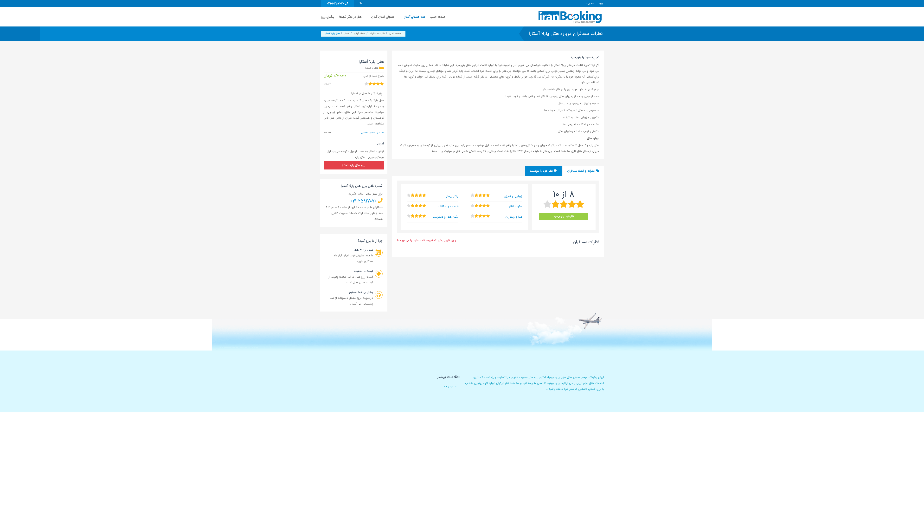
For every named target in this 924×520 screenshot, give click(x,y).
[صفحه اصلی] (571, 17)
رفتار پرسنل (451, 196)
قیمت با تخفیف (363, 271)
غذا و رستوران (514, 216)
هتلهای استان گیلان (382, 16)
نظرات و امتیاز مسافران (581, 171)
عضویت (590, 3)
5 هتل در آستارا (360, 93)
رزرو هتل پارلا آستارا (353, 165)
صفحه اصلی (437, 16)
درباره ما (448, 386)
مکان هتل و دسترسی (445, 216)
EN (360, 3)
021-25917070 (336, 3)
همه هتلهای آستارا (414, 16)
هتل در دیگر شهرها (350, 16)
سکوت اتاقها (515, 206)
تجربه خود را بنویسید (584, 57)
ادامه (435, 151)
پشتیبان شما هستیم (361, 292)
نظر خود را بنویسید (542, 171)
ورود (600, 3)
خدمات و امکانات (448, 206)
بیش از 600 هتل (363, 249)
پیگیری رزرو (327, 16)
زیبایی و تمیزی (513, 196)
